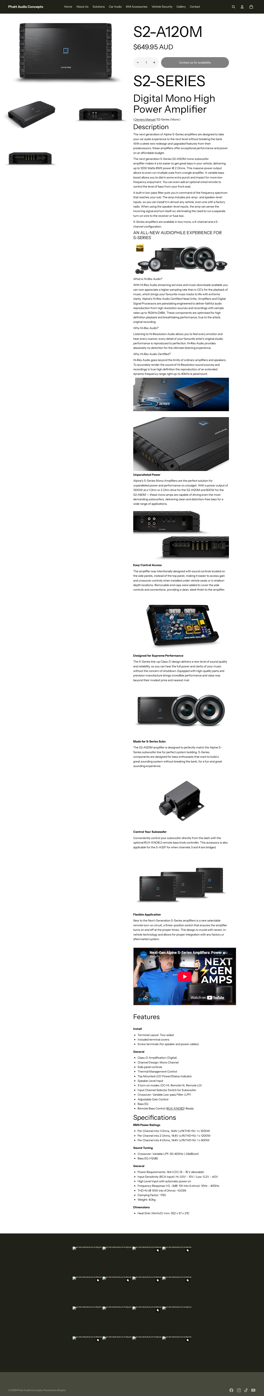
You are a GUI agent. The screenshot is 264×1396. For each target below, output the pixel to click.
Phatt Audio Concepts (29, 1390)
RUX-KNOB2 (175, 1108)
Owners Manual (144, 119)
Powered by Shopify (54, 1390)
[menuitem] (68, 6)
